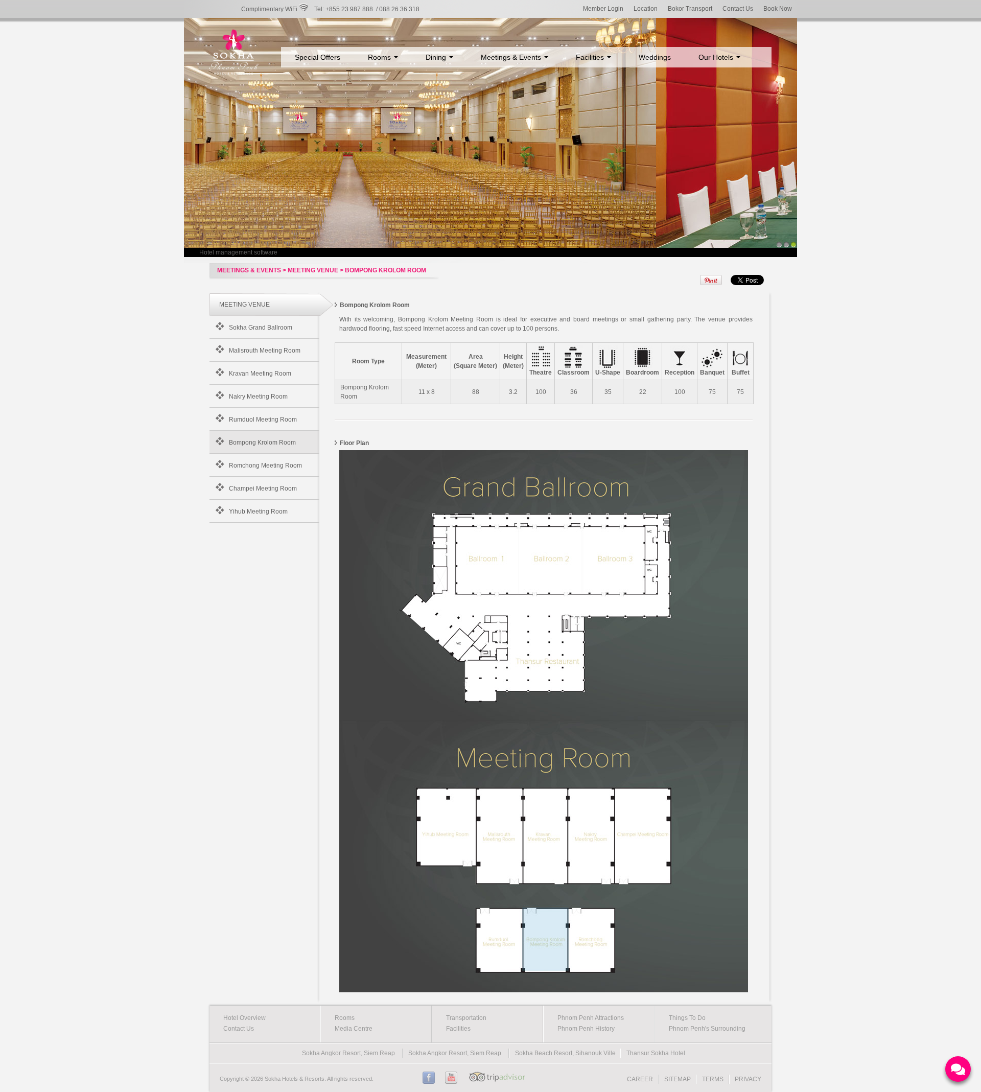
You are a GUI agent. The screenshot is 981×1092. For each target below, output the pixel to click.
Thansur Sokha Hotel (655, 1053)
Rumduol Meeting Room (263, 419)
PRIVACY (748, 1079)
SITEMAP (677, 1079)
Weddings (655, 57)
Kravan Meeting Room (260, 373)
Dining (437, 57)
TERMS (712, 1079)
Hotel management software (238, 252)
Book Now (777, 8)
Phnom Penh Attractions (590, 1017)
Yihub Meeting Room (258, 511)
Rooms (380, 57)
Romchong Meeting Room (265, 465)
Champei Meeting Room (263, 488)
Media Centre (353, 1028)
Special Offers (317, 57)
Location (646, 8)
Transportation (466, 1017)
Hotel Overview (244, 1017)
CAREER (640, 1079)
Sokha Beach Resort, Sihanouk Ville (565, 1053)
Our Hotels (716, 57)
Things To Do (687, 1017)
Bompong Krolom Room (262, 442)
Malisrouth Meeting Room (264, 350)
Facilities (591, 57)
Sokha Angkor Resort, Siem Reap (348, 1053)
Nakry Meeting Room (258, 396)
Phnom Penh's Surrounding (707, 1028)
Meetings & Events (512, 57)
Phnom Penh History (586, 1028)
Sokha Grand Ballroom (260, 327)
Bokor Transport (690, 8)
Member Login (603, 8)
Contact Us (737, 8)
